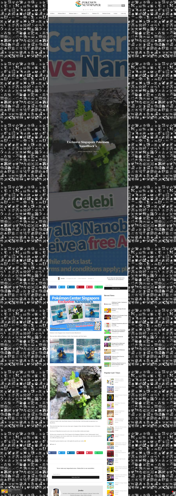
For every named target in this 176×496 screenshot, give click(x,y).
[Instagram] (85, 9)
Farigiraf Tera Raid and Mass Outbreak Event (118, 344)
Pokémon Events (106, 13)
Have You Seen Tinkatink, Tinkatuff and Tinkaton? (118, 330)
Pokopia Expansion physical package (119, 324)
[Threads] (87, 9)
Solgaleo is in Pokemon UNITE (118, 350)
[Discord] (90, 9)
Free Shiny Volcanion (120, 403)
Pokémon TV (85, 13)
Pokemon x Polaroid (117, 336)
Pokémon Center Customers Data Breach (119, 303)
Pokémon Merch (62, 13)
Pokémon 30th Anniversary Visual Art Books (120, 452)
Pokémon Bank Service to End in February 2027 (119, 363)
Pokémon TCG (95, 13)
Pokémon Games (73, 13)
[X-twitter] (89, 9)
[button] (52, 287)
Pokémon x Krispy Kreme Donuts (119, 309)
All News (52, 13)
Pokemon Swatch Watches (121, 395)
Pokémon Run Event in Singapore (118, 357)
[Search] (123, 5)
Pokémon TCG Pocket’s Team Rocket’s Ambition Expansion (119, 317)
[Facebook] (83, 9)
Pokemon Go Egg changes (121, 483)
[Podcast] (92, 9)
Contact (115, 13)
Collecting (123, 13)
